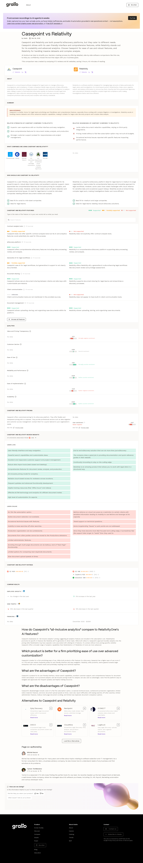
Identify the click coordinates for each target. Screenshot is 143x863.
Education (37, 853)
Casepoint (17, 69)
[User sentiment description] (84, 422)
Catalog (71, 834)
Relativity (83, 69)
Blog (35, 849)
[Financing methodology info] (15, 616)
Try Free (132, 18)
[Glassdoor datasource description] (99, 577)
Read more (34, 717)
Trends (71, 837)
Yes (37, 793)
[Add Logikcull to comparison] (118, 724)
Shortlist (134, 5)
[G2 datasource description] (28, 571)
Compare (37, 834)
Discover (37, 831)
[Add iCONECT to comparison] (118, 708)
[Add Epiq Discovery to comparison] (51, 708)
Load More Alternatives (71, 741)
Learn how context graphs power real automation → (26, 23)
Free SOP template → (54, 23)
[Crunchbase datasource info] (17, 616)
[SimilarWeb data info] (19, 603)
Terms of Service (124, 840)
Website (17, 72)
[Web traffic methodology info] (17, 603)
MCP (70, 841)
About (28, 5)
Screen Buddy (38, 828)
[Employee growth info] (22, 591)
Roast (36, 841)
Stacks (36, 837)
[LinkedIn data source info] (24, 591)
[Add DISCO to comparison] (51, 724)
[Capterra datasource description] (98, 574)
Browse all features (18, 319)
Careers (71, 831)
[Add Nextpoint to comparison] (84, 708)
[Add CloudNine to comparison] (84, 724)
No (42, 793)
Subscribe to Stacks (115, 834)
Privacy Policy (112, 840)
